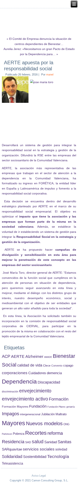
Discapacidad (49, 382)
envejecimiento (35, 390)
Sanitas (64, 441)
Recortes (36, 433)
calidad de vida (29, 365)
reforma (55, 433)
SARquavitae (12, 449)
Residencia (13, 441)
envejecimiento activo (25, 399)
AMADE (48, 357)
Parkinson (7, 434)
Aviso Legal (39, 475)
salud (37, 441)
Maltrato (61, 414)
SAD (28, 442)
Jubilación (48, 414)
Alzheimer (34, 356)
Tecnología (58, 456)
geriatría (70, 406)
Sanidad (50, 442)
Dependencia (19, 381)
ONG (66, 424)
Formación (58, 399)
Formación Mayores (15, 406)
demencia (54, 373)
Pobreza (18, 433)
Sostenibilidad (34, 457)
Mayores (13, 423)
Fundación (38, 406)
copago (68, 365)
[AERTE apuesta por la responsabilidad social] (16, 102)
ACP (6, 356)
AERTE (18, 356)
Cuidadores (37, 373)
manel (49, 74)
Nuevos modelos (44, 423)
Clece (47, 365)
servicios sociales (38, 449)
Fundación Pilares (56, 406)
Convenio (56, 365)
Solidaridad (12, 456)
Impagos (10, 413)
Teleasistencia (12, 463)
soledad (61, 449)
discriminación (10, 391)
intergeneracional (30, 414)
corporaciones (14, 372)
